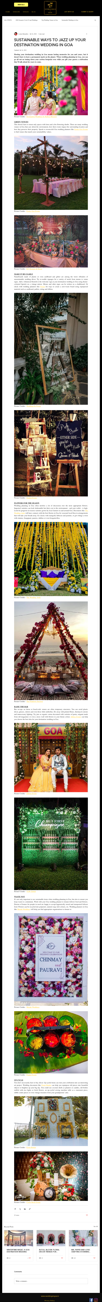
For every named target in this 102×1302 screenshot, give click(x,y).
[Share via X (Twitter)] (20, 1209)
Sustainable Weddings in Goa (70, 20)
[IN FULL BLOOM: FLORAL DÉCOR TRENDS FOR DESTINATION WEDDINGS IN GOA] (51, 1238)
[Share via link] (30, 1209)
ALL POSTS (8, 20)
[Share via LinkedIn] (25, 1209)
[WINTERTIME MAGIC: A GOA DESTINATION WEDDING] (18, 1238)
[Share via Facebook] (15, 1209)
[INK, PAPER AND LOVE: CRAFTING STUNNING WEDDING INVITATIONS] (83, 1238)
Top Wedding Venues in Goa (50, 20)
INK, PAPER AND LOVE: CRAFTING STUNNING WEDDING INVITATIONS (81, 1251)
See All (96, 1226)
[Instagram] (96, 1300)
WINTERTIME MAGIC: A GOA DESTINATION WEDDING (18, 1251)
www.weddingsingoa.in (50, 1296)
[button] (87, 12)
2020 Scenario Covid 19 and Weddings (27, 20)
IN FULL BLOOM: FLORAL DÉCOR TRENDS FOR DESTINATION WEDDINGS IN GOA (50, 1251)
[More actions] (86, 34)
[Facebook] (91, 1300)
